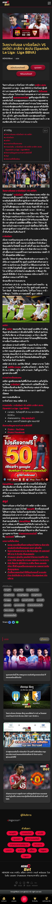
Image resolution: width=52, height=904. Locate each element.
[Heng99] (6, 3)
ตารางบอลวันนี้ (33, 838)
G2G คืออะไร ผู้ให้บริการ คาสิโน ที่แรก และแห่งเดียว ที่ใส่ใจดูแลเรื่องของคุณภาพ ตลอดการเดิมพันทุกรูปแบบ (28, 566)
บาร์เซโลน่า (9, 137)
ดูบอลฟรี (40, 600)
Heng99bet (8, 483)
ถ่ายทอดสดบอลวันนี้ (28, 533)
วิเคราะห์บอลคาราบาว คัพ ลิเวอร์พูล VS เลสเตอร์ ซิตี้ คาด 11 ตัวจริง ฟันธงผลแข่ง (28, 552)
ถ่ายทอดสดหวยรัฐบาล (19, 844)
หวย (12, 872)
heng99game (23, 595)
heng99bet (18, 590)
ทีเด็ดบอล (43, 91)
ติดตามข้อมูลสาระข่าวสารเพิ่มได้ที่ (18, 152)
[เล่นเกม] (24, 899)
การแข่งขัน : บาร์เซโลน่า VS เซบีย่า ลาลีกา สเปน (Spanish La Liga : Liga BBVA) (23, 148)
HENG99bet (8, 58)
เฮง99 (30, 610)
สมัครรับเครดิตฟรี (17, 67)
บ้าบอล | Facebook (16, 432)
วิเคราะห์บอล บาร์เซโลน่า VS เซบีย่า (18, 134)
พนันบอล (42, 872)
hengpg (7, 600)
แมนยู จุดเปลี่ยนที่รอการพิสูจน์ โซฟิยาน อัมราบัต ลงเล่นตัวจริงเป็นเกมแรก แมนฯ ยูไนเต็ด (28, 546)
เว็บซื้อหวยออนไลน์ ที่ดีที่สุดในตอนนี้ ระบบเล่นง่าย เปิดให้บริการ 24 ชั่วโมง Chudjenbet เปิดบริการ (27, 575)
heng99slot (36, 595)
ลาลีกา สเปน (40, 84)
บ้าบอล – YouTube (16, 429)
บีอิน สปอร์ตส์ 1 (28, 418)
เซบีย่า (7, 140)
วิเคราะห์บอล (8, 610)
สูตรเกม (43, 875)
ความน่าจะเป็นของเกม (13, 143)
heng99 (30, 508)
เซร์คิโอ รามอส (14, 367)
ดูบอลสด (38, 67)
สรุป (7, 155)
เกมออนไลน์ (26, 833)
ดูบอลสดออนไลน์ (20, 97)
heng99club (9, 595)
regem (43, 850)
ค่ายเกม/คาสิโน (33, 875)
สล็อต (32, 850)
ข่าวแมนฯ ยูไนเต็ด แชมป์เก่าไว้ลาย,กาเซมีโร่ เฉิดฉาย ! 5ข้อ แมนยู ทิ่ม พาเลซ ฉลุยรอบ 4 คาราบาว (28, 558)
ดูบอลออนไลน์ (19, 605)
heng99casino (32, 590)
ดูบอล (16, 600)
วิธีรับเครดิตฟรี (26, 73)
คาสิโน (20, 850)
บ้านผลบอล (21, 875)
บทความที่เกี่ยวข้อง (12, 159)
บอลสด (13, 875)
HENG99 (5, 872)
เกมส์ (36, 872)
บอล (17, 58)
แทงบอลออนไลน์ (10, 615)
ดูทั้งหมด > (44, 639)
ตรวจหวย (38, 844)
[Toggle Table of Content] (44, 131)
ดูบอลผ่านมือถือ (27, 600)
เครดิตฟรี (9, 536)
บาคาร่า (9, 850)
